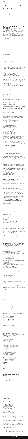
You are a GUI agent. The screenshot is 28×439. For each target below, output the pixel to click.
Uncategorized (12, 9)
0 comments (16, 9)
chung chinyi (5, 9)
